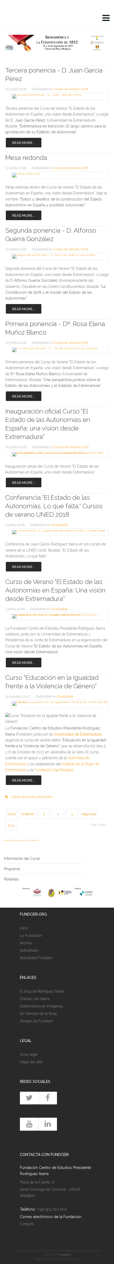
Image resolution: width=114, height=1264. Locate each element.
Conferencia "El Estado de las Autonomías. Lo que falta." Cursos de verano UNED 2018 (54, 506)
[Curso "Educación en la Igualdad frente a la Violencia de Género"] (57, 703)
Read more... (23, 143)
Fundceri (64, 1255)
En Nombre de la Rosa (38, 1013)
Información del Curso (22, 858)
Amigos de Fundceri (36, 1021)
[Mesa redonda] (57, 175)
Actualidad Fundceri (36, 958)
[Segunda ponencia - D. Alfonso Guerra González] (57, 256)
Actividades (29, 950)
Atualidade (59, 525)
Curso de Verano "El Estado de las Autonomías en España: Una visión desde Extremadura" (55, 590)
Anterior (27, 814)
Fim (11, 826)
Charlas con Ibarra (35, 999)
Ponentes (11, 879)
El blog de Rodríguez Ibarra (42, 991)
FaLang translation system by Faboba (21, 840)
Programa (12, 869)
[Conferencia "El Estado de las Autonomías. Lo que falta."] (57, 532)
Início (11, 814)
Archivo (26, 943)
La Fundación (31, 935)
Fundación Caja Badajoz (54, 770)
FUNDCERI (41, 18)
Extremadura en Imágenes (41, 1006)
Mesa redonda (26, 157)
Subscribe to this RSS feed (31, 797)
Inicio (24, 928)
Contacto (27, 1224)
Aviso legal (29, 1054)
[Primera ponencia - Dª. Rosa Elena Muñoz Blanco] (57, 350)
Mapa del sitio (31, 1062)
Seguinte (89, 814)
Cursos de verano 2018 (70, 89)
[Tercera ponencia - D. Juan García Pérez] (57, 96)
